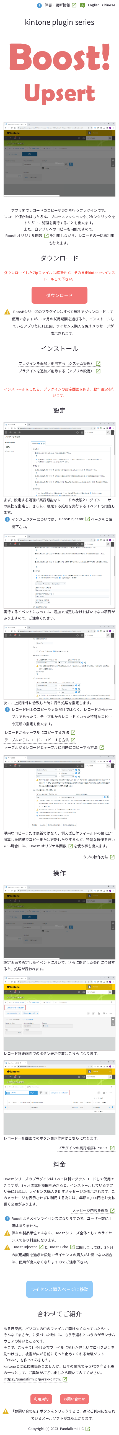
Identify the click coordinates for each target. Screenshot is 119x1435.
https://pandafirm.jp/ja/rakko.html (32, 1379)
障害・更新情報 (57, 4)
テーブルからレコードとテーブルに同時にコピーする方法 (50, 747)
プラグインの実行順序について (83, 1147)
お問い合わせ (74, 1399)
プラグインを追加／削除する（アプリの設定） (56, 370)
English (94, 4)
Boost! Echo (58, 1246)
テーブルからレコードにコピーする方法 (36, 739)
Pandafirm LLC (72, 1428)
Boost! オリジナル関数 (24, 235)
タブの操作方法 (95, 857)
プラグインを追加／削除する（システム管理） (56, 363)
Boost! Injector (71, 518)
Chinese (108, 4)
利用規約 (41, 1399)
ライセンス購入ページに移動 (59, 1289)
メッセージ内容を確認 (90, 1210)
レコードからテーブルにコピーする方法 (36, 732)
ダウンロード (59, 295)
